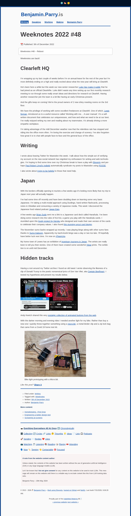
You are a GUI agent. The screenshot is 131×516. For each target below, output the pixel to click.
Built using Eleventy (55, 490)
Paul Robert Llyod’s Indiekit (37, 165)
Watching (28, 444)
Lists (78, 434)
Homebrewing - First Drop (35, 412)
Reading (51, 444)
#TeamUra (60, 236)
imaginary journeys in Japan (74, 242)
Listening (40, 444)
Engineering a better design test (38, 415)
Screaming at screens (33, 418)
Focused (61, 449)
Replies (38, 439)
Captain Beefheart (96, 271)
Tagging (34, 449)
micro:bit (72, 324)
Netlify (82, 490)
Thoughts (59, 434)
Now (26, 449)
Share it (38, 385)
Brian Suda (41, 214)
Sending (27, 439)
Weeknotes (40, 397)
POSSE (102, 165)
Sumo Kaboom (36, 233)
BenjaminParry (42, 14)
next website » (72, 502)
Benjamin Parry (37, 403)
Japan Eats (54, 209)
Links (48, 434)
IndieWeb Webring (71, 499)
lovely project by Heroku (49, 221)
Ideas (69, 434)
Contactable (47, 449)
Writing (38, 394)
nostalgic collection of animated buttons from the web (72, 315)
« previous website (60, 502)
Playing (62, 444)
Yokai (88, 245)
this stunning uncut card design (78, 224)
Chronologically (67, 428)
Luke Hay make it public (90, 87)
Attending (73, 444)
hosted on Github (70, 490)
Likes (47, 439)
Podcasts (88, 434)
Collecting (28, 434)
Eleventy (97, 162)
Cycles (39, 434)
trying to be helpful (45, 171)
